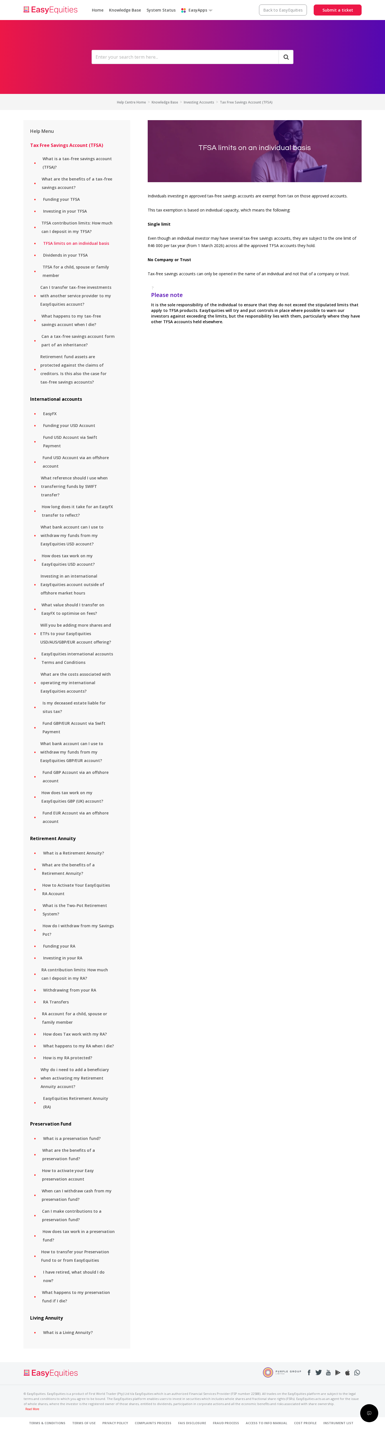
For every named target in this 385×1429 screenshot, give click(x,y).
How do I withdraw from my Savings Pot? (78, 930)
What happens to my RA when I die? (78, 1046)
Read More (32, 1409)
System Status (161, 10)
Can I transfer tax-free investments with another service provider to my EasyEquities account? (75, 296)
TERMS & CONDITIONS (47, 1423)
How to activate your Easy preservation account (68, 1175)
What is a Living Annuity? (68, 1332)
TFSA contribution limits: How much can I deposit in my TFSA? (76, 227)
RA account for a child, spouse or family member (74, 1018)
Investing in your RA (62, 958)
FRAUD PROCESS (226, 1423)
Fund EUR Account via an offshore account (76, 817)
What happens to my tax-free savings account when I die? (71, 320)
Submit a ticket (337, 10)
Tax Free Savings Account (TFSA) (246, 102)
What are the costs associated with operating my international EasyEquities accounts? (76, 682)
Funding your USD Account (69, 425)
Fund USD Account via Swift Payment (70, 441)
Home (97, 10)
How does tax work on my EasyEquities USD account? (68, 560)
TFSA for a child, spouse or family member (76, 271)
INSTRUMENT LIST (338, 1423)
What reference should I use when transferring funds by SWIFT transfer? (74, 486)
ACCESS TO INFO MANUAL (266, 1423)
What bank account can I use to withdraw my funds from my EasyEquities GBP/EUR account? (71, 752)
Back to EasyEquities (283, 10)
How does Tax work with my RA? (75, 1034)
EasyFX (50, 413)
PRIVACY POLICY (115, 1423)
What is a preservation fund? (72, 1138)
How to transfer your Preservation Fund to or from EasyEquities (75, 1256)
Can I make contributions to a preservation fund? (71, 1215)
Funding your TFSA (61, 199)
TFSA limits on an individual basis (76, 243)
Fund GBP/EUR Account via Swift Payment (74, 727)
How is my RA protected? (67, 1057)
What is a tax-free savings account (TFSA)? (77, 163)
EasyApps (197, 10)
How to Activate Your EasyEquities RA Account (76, 889)
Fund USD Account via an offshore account (76, 462)
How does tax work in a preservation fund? (79, 1236)
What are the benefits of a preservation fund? (68, 1154)
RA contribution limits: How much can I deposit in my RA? (74, 974)
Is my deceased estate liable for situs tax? (74, 707)
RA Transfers (56, 1002)
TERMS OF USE (84, 1423)
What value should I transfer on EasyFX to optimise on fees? (72, 609)
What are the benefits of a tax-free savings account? (77, 183)
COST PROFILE (305, 1423)
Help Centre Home (131, 102)
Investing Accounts (199, 102)
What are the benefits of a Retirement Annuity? (68, 869)
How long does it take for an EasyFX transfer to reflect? (77, 511)
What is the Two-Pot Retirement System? (75, 910)
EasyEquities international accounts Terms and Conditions (77, 658)
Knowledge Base (125, 10)
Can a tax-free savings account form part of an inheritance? (78, 340)
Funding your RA (59, 946)
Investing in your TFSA (65, 211)
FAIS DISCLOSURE (192, 1423)
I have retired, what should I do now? (74, 1276)
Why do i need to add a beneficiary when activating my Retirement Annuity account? (75, 1078)
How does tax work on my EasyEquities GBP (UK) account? (72, 797)
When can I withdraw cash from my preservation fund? (77, 1195)
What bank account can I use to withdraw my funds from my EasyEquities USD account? (72, 535)
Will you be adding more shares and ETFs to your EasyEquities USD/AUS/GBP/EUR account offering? (75, 633)
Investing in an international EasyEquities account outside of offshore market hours (72, 584)
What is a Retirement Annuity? (73, 853)
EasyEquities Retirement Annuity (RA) (75, 1102)
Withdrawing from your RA (69, 990)
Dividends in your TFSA (65, 255)
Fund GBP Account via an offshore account (76, 776)
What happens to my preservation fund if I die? (76, 1297)
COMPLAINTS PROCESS (153, 1423)
